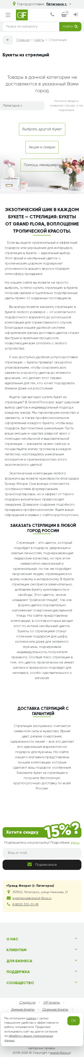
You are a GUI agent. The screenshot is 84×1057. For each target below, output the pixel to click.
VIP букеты (51, 1003)
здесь (74, 843)
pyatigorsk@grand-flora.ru (31, 898)
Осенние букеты (55, 1009)
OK (73, 1021)
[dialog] (52, 15)
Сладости (27, 1003)
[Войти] (75, 15)
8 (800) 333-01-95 (25, 904)
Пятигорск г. (56, 4)
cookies (31, 1018)
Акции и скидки (42, 147)
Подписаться (46, 865)
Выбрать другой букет (42, 129)
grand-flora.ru (60, 1052)
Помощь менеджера (42, 165)
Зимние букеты (22, 1009)
